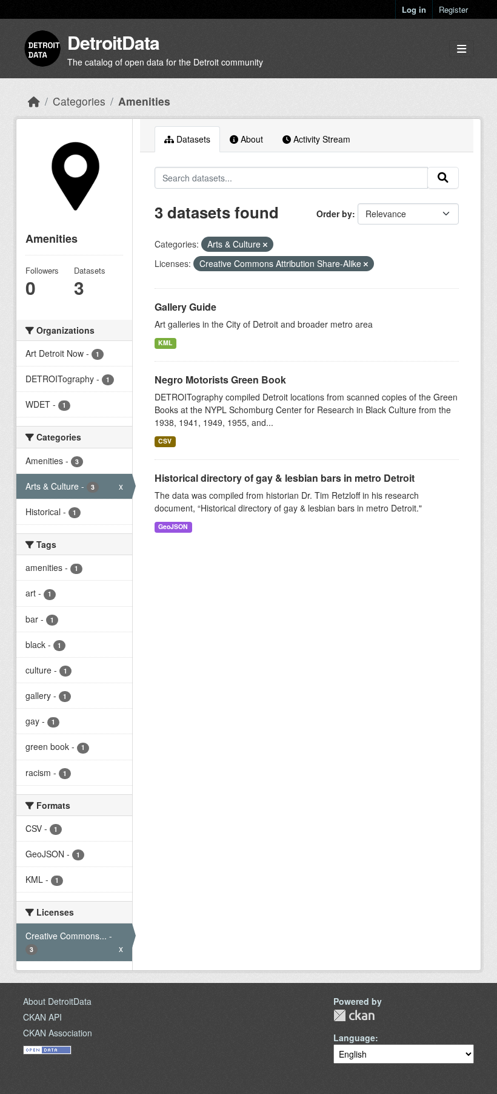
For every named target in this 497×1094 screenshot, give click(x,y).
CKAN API (42, 1017)
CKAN (354, 1015)
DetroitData (113, 42)
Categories (79, 101)
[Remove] (265, 244)
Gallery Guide (185, 307)
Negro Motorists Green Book (220, 380)
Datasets (192, 139)
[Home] (34, 101)
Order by (334, 214)
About (250, 139)
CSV (165, 440)
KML (165, 342)
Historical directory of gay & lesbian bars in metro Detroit (285, 478)
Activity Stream (320, 139)
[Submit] (443, 178)
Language (354, 1038)
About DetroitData (57, 1001)
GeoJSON (173, 526)
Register (453, 9)
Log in (414, 9)
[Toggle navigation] (461, 49)
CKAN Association (57, 1033)
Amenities (144, 101)
